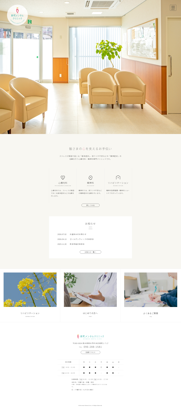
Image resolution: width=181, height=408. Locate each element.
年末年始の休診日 (77, 244)
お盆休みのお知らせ (78, 234)
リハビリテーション (30, 314)
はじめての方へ (90, 314)
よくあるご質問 (150, 314)
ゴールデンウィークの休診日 (82, 239)
